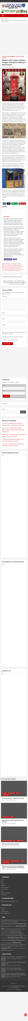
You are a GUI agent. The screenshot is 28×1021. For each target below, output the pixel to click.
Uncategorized (20, 840)
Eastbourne (15, 937)
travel (23, 948)
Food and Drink (4, 889)
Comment (4, 296)
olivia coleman (5, 269)
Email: (4, 390)
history (14, 940)
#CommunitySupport (7, 923)
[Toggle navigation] (3, 15)
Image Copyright (4, 911)
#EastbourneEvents (9, 926)
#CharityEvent (4, 921)
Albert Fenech (13, 869)
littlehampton (17, 267)
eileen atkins (4, 266)
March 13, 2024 (5, 67)
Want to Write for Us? (6, 913)
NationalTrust (4, 946)
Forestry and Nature (7, 840)
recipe (21, 946)
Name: (4, 385)
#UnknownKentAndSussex (15, 932)
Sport (2, 891)
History (18, 56)
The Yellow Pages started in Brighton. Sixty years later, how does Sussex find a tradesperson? (13, 429)
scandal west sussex (13, 269)
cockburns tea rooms (17, 265)
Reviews (12, 817)
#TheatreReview (4, 932)
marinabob (4, 444)
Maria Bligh (11, 67)
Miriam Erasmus (13, 800)
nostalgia (16, 946)
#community (12, 922)
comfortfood (18, 935)
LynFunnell (9, 943)
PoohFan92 (4, 439)
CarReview (9, 935)
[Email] (16, 259)
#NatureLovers (15, 931)
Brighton (3, 935)
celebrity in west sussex (7, 265)
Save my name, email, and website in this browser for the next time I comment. (14, 333)
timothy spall (20, 269)
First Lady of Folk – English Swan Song (13, 798)
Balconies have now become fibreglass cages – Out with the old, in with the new (16, 974)
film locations (20, 266)
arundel (12, 263)
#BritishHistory (17, 920)
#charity (24, 920)
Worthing (18, 270)
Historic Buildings (14, 861)
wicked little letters (12, 270)
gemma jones (5, 267)
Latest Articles (6, 954)
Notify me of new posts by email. (10, 339)
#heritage (9, 929)
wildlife (10, 950)
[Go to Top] (25, 1015)
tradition (18, 948)
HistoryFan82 (5, 434)
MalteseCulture (5, 944)
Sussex (22, 56)
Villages (4, 58)
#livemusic (16, 929)
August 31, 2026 (5, 800)
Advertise (3, 907)
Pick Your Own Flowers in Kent (10, 844)
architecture (20, 933)
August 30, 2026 (5, 823)
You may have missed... (9, 779)
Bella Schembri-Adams (15, 845)
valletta (4, 950)
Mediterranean (22, 944)
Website (4, 325)
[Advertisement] (14, 40)
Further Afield (5, 817)
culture (5, 937)
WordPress (18, 989)
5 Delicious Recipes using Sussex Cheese (12, 276)
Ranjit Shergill (13, 823)
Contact (3, 909)
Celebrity (4, 56)
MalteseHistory (14, 944)
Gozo (6, 940)
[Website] (14, 259)
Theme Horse (16, 987)
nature (10, 946)
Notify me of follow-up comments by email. (13, 336)
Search (3, 409)
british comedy (17, 263)
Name (3, 313)
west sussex (4, 270)
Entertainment (12, 56)
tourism (13, 948)
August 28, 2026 (5, 869)
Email (3, 319)
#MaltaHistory (6, 931)
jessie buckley (11, 267)
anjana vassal (7, 263)
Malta (17, 943)
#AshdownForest (7, 920)
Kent (14, 840)
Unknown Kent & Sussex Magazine (17, 986)
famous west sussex (12, 266)
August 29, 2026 (5, 845)
